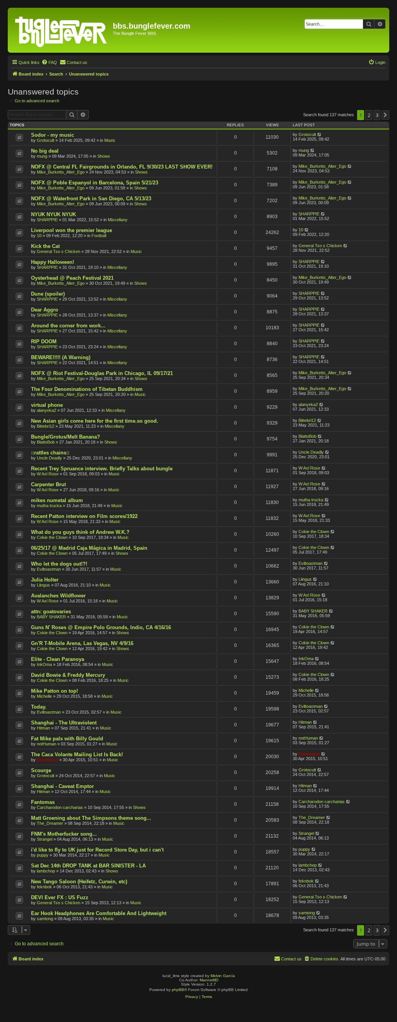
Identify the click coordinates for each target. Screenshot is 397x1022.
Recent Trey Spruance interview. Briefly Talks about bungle (102, 468)
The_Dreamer (50, 823)
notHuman (46, 744)
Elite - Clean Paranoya (57, 659)
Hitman (43, 728)
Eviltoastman (49, 569)
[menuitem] (49, 62)
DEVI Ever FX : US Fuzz (59, 897)
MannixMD (209, 980)
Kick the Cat (45, 246)
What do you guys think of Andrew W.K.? (80, 532)
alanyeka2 (46, 410)
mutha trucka (49, 505)
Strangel (44, 839)
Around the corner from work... (68, 326)
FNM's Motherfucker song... (64, 834)
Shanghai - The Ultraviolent (64, 723)
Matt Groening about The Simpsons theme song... (91, 818)
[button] (385, 115)
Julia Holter (45, 580)
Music (110, 140)
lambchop (46, 871)
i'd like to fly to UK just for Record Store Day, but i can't (97, 850)
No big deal (45, 151)
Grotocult (45, 140)
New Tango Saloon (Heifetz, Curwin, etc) (79, 881)
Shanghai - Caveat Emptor (62, 786)
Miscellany (118, 219)
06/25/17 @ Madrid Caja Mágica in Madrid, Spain (89, 548)
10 (39, 235)
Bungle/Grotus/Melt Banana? (65, 437)
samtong (45, 918)
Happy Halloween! (52, 262)
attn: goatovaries (51, 611)
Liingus (43, 585)
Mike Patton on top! (54, 691)
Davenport (47, 759)
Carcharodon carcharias (60, 807)
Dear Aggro (44, 310)
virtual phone (47, 405)
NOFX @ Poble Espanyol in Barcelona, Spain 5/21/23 (94, 183)
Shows (103, 156)
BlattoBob (46, 442)
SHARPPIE (47, 219)
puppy (42, 855)
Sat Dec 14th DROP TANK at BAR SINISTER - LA (88, 866)
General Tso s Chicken (58, 251)
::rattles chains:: (50, 453)
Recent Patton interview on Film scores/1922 (84, 516)
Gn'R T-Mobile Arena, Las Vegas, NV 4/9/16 (82, 643)
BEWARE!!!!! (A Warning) (60, 357)
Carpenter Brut (48, 484)
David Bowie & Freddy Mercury (68, 675)
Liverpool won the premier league (71, 230)
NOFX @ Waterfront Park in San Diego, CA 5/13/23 (91, 198)
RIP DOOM (44, 341)
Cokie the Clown (52, 537)
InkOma (44, 664)
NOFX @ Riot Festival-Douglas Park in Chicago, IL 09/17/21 (102, 373)
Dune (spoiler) (48, 294)
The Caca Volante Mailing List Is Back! (77, 754)
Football (98, 235)
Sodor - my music (52, 135)
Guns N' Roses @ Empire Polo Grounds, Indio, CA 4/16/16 (101, 627)
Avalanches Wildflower (58, 596)
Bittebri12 (45, 426)
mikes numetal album (57, 500)
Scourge (41, 770)
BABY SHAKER (51, 616)
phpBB (178, 990)
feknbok (44, 886)
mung (42, 156)
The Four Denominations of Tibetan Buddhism (87, 389)
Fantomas (43, 802)
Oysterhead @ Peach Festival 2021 (72, 278)
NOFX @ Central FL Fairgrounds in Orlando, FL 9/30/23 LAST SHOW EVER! (121, 167)
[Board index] (61, 30)
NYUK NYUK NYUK (53, 214)
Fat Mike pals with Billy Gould (67, 739)
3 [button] (377, 115)
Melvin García (223, 976)
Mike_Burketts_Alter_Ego (61, 172)
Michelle (44, 696)
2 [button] (369, 115)
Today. (39, 707)
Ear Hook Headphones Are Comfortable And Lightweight (98, 913)
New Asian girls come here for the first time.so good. (94, 421)
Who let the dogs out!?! (59, 564)
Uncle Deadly (49, 458)
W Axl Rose (48, 473)
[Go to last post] (319, 134)
